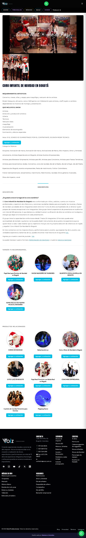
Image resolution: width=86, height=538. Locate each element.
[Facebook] (4, 467)
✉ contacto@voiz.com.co (43, 460)
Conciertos (32, 164)
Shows (5, 10)
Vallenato (5, 493)
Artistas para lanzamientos (12, 164)
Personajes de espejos (77, 456)
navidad (54, 173)
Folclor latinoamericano (11, 173)
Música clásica (6, 484)
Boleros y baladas (8, 490)
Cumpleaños (40, 487)
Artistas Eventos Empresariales (48, 155)
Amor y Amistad (75, 151)
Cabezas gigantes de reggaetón (78, 445)
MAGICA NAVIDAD (64, 240)
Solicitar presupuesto (60, 463)
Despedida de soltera (43, 484)
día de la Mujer (67, 164)
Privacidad (65, 529)
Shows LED (59, 444)
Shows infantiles (77, 449)
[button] (43, 34)
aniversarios (7, 155)
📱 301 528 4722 (41, 449)
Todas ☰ (57, 10)
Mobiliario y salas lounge (61, 458)
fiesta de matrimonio (44, 168)
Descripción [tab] (43, 187)
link (33, 236)
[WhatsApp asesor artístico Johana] (81, 533)
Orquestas (5, 479)
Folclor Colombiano (59, 168)
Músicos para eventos (9, 476)
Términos (73, 529)
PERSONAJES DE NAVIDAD (39, 240)
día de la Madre (55, 164)
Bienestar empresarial (43, 493)
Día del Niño (40, 490)
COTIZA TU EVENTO (23, 518)
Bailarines (59, 449)
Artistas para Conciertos (50, 159)
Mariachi (4, 481)
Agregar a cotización (11, 142)
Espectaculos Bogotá (10, 168)
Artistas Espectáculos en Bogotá (24, 155)
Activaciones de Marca (50, 151)
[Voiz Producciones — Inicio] (7, 3)
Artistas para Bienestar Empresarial (15, 159)
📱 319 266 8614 (41, 446)
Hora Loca (75, 442)
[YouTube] (14, 467)
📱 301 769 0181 (41, 452)
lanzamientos (26, 173)
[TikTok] (19, 467)
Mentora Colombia (48, 535)
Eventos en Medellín (75, 461)
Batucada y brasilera (8, 496)
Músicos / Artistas (61, 446)
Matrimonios (46, 173)
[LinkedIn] (30, 467)
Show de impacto (9, 177)
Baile (38, 10)
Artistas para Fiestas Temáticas (71, 159)
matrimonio (35, 173)
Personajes (17, 10)
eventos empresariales (27, 168)
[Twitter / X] (25, 467)
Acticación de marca (17, 151)
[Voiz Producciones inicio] (17, 441)
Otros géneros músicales (67, 173)
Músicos (29, 10)
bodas (25, 164)
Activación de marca (33, 151)
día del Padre (78, 164)
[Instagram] (9, 467)
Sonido (47, 10)
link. (67, 233)
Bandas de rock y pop (9, 487)
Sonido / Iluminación (59, 453)
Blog (58, 529)
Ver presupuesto (62, 518)
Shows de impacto (59, 440)
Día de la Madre (41, 481)
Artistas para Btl (35, 159)
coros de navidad (43, 164)
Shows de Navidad (78, 452)
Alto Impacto (64, 151)
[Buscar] (46, 3)
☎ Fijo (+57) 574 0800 (41, 455)
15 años (74, 439)
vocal (18, 177)
